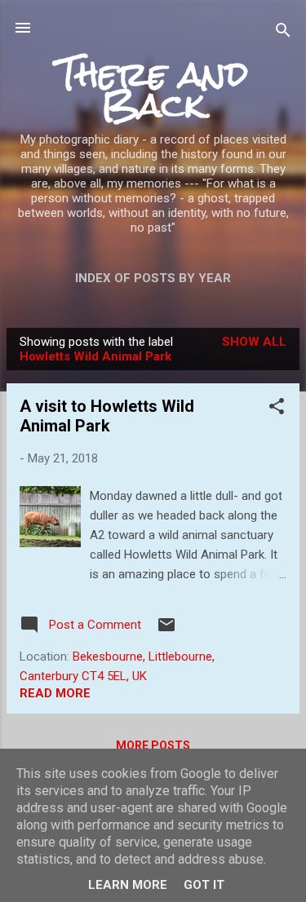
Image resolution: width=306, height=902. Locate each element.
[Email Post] (166, 630)
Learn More (127, 885)
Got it (204, 885)
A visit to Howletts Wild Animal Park (107, 416)
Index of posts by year (153, 278)
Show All (254, 341)
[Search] (283, 33)
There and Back (153, 89)
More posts (153, 745)
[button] (276, 409)
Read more (55, 693)
